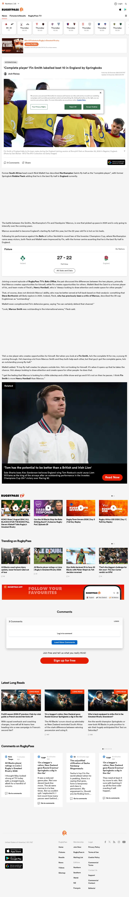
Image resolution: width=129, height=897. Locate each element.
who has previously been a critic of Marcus (78, 295)
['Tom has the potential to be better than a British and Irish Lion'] (64, 422)
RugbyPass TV (35, 15)
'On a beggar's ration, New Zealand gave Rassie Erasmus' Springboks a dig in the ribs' (48, 767)
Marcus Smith (15, 309)
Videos (61, 867)
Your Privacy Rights (39, 107)
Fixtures (62, 852)
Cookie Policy (94, 857)
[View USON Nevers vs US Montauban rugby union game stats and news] (117, 28)
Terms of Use (93, 852)
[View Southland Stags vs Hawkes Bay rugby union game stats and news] (24, 28)
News (4, 15)
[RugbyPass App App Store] (23, 851)
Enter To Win (31, 44)
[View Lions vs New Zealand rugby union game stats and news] (9, 28)
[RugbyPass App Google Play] (23, 859)
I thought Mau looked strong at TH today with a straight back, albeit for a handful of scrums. (15, 780)
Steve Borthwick (10, 295)
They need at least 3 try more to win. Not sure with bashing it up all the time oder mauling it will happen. (112, 784)
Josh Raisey (14, 73)
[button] (126, 15)
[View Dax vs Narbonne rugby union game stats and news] (86, 28)
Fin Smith (83, 356)
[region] (65, 102)
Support (91, 875)
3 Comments (13, 162)
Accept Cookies (91, 107)
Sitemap (62, 873)
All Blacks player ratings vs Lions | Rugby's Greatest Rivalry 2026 (13, 767)
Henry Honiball (41, 287)
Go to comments (14, 793)
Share (28, 162)
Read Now (112, 477)
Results (61, 857)
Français (76, 888)
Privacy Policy (94, 847)
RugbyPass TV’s (42, 281)
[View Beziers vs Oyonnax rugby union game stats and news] (71, 28)
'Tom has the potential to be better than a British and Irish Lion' (48, 467)
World (75, 877)
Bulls (41, 236)
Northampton (66, 173)
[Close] (100, 92)
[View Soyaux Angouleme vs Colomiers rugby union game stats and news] (55, 28)
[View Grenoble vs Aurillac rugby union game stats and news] (102, 28)
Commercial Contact (93, 881)
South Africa (15, 173)
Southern (77, 872)
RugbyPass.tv (78, 852)
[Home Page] (12, 10)
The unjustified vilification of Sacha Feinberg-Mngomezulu (80, 764)
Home (61, 847)
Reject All (73, 107)
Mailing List (78, 857)
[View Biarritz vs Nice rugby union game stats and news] (40, 28)
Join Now (77, 847)
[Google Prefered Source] (115, 163)
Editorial (91, 888)
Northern (77, 867)
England (64, 176)
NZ (74, 883)
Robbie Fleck (18, 176)
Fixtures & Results (18, 15)
